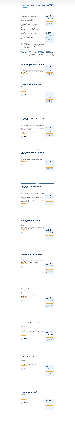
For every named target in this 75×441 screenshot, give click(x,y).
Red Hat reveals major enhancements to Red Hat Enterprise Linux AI (24, 53)
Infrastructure (32, 5)
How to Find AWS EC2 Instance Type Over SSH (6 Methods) (33, 53)
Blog (51, 5)
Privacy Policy (48, 24)
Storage (48, 5)
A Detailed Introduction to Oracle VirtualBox (49, 53)
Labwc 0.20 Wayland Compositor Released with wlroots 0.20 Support (49, 37)
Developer (36, 5)
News (23, 5)
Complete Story (23, 73)
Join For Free (49, 21)
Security (39, 5)
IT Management (27, 5)
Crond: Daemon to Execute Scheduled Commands (41, 53)
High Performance (44, 5)
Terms (52, 74)
